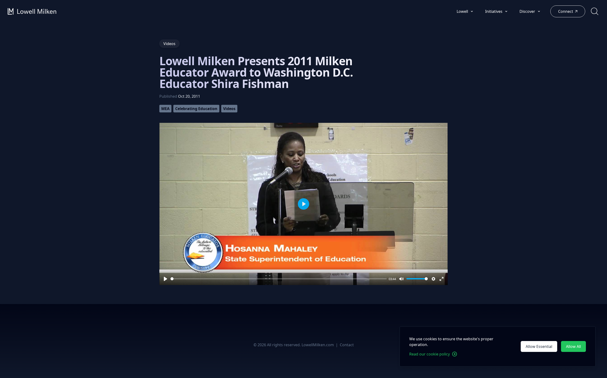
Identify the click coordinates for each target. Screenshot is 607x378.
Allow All (573, 346)
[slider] (278, 279)
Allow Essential (539, 346)
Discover (528, 11)
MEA (165, 108)
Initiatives (494, 11)
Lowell (463, 11)
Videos (229, 108)
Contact (347, 344)
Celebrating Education (196, 108)
